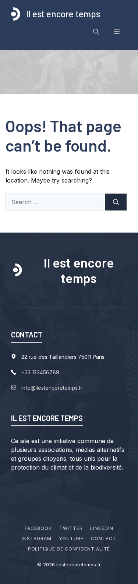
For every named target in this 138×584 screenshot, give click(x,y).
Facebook (38, 528)
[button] (96, 32)
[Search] (116, 202)
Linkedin (101, 528)
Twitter (71, 528)
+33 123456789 (40, 372)
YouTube (71, 538)
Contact (103, 538)
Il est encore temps (63, 13)
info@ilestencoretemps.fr (51, 388)
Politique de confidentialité (69, 549)
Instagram (37, 538)
